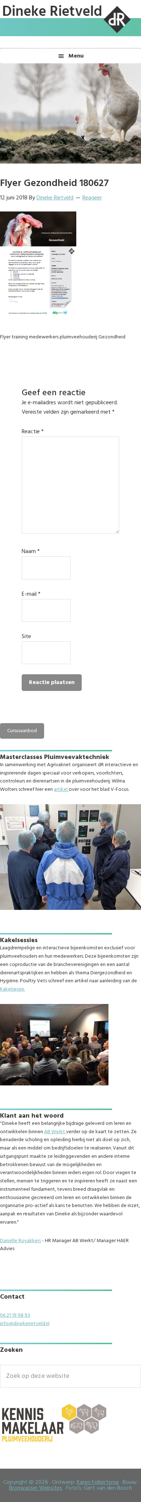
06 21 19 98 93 (15, 1315)
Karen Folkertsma (98, 1482)
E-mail (31, 594)
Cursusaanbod (22, 731)
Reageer (92, 198)
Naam (31, 551)
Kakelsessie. (12, 989)
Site (26, 636)
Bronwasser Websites (35, 1488)
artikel (61, 789)
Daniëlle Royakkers (20, 1241)
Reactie (33, 431)
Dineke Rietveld (65, 34)
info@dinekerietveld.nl (25, 1324)
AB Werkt (55, 1132)
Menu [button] (76, 56)
